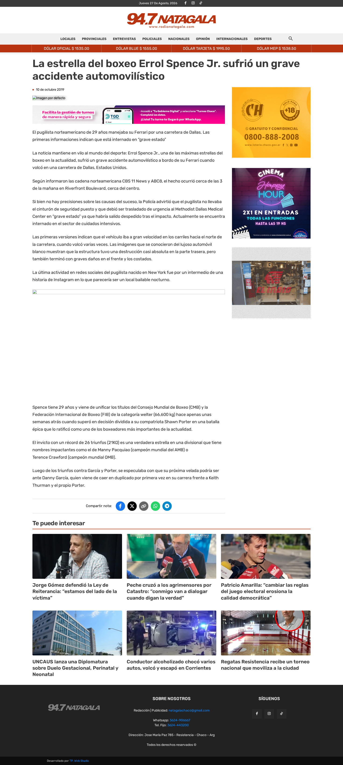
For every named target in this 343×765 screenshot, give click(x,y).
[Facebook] (185, 3)
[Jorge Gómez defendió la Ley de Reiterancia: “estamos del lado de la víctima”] (77, 556)
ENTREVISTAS (124, 39)
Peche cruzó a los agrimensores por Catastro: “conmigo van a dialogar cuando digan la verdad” (169, 591)
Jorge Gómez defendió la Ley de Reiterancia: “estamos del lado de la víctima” (74, 591)
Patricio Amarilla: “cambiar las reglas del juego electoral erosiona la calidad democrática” (264, 591)
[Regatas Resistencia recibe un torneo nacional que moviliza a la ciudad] (266, 633)
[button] (290, 39)
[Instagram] (193, 3)
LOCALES (67, 39)
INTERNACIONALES (232, 39)
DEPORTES (263, 39)
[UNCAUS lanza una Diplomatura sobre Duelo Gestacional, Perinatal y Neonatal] (77, 633)
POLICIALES (152, 39)
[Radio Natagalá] (171, 20)
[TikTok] (200, 3)
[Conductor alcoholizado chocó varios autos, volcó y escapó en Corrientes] (171, 633)
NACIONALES (178, 39)
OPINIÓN (203, 39)
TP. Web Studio (79, 760)
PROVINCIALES (94, 39)
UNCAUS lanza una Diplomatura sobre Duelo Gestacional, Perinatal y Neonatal (75, 668)
